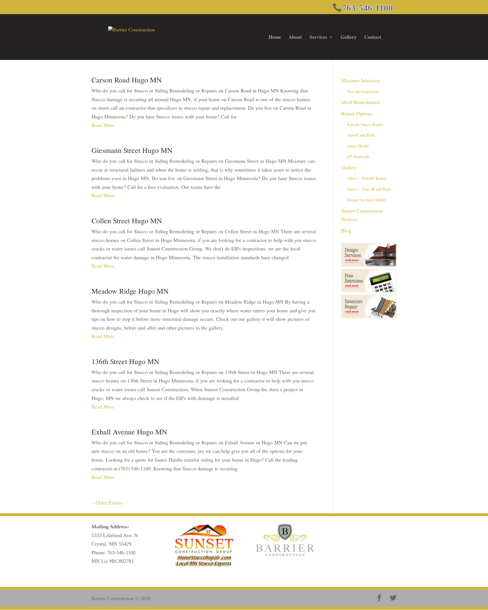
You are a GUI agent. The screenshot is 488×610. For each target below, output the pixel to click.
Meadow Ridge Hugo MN (130, 291)
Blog (346, 230)
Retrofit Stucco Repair (365, 124)
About (295, 37)
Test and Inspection (362, 91)
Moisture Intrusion (360, 80)
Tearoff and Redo (361, 135)
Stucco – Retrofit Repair (366, 178)
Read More (102, 125)
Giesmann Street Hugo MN (132, 150)
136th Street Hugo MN (125, 361)
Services (318, 37)
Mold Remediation (360, 102)
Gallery (349, 37)
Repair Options (356, 113)
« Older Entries (107, 502)
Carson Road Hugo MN (126, 80)
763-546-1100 (121, 552)
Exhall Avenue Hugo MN (129, 431)
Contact (372, 37)
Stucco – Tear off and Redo (369, 189)
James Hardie (358, 145)
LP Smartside (358, 156)
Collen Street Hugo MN (126, 220)
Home (275, 37)
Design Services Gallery (366, 199)
